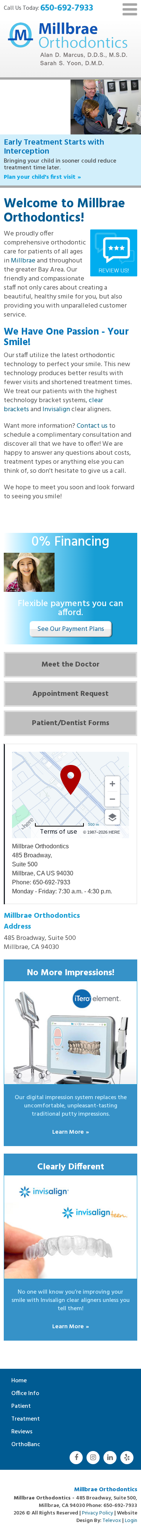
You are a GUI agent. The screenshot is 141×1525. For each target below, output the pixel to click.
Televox (112, 1511)
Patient (21, 1397)
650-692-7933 (66, 8)
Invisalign (56, 400)
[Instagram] (93, 1448)
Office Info (25, 1384)
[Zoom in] (112, 774)
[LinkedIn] (110, 1448)
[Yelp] (126, 1448)
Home (19, 1372)
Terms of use (58, 823)
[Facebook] (76, 1448)
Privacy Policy (97, 1504)
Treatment (25, 1410)
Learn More (68, 1123)
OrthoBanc (25, 1436)
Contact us (92, 417)
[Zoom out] (112, 790)
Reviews (21, 1423)
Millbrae (23, 251)
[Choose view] (112, 808)
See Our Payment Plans (70, 620)
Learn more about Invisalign (43, 168)
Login (131, 1511)
